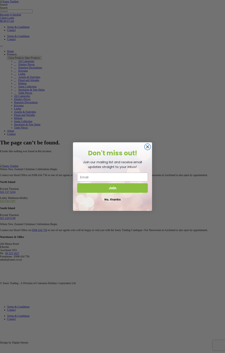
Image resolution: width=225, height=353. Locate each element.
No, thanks (112, 199)
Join (112, 188)
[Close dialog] (147, 147)
